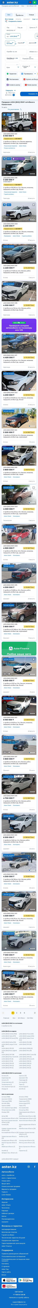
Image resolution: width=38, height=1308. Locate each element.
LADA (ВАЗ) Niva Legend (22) (9, 1051)
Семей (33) (5, 1124)
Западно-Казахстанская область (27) (26, 1133)
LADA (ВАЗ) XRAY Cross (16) (27, 1054)
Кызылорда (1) (23, 1086)
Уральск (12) (23, 1075)
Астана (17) (5, 1075)
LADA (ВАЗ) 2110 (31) (8, 1048)
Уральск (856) (6, 1105)
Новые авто (6, 1181)
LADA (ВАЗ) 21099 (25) (26, 1048)
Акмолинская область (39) (27, 1120)
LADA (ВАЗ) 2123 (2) (25, 1067)
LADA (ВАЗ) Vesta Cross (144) (26, 1039)
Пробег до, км (12, 58)
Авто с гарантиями (9, 1178)
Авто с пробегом (8, 1175)
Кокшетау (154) (23, 1110)
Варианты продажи (9, 1189)
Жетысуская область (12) (27, 1142)
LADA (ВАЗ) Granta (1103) (9, 1034)
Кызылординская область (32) (27, 1125)
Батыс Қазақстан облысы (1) (27, 1147)
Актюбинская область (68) (27, 1116)
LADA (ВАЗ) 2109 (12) (25, 1056)
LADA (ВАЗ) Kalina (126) (9, 1042)
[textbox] (13, 36)
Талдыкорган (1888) (25, 1099)
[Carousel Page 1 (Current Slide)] (5, 122)
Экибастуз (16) (23, 1136)
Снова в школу (14, 85)
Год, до (20, 27)
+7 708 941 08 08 (19, 1295)
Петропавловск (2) (7, 1082)
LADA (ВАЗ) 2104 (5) (8, 1063)
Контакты (5, 1264)
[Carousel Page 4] (25, 122)
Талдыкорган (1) (7, 1084)
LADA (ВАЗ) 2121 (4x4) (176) (10, 1038)
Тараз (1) (21, 1084)
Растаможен (14, 79)
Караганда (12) (6, 1078)
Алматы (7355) (23, 1097)
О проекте (5, 1266)
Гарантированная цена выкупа (13, 1243)
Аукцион (5, 1222)
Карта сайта (6, 1272)
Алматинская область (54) (10, 1118)
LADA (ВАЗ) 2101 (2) (7, 1067)
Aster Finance (7, 1246)
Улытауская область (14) (26, 1140)
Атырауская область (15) (9, 1140)
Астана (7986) (6, 1097)
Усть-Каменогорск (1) (8, 1086)
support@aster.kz (19, 1302)
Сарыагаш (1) (23, 1150)
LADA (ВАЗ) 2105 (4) (8, 1065)
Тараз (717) (22, 1105)
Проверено (28, 74)
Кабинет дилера (8, 1213)
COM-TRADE (6, 1195)
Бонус (4, 1275)
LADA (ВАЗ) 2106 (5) (25, 1061)
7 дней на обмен (8, 1235)
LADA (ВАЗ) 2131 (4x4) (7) (26, 1059)
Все (8, 15)
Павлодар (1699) (7, 1101)
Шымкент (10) (23, 1078)
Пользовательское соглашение (13, 1256)
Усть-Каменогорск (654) (9, 1108)
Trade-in (5, 1192)
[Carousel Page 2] (12, 122)
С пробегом (19, 14)
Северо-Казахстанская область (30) (9, 1129)
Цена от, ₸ (33, 27)
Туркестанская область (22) (9, 1137)
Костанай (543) (23, 1108)
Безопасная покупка (9, 1232)
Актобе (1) (22, 1089)
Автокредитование (9, 1229)
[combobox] (13, 36)
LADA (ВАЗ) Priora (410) (26, 1034)
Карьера (5, 1211)
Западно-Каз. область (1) (9, 1153)
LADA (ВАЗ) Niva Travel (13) (10, 1056)
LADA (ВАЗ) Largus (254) (26, 1036)
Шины (4, 1216)
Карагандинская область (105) (27, 1113)
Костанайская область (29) (10, 1132)
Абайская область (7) (8, 1146)
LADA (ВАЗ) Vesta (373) (9, 1036)
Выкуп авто (6, 1184)
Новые (31, 15)
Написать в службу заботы (19, 1297)
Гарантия (12, 74)
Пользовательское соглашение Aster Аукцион (16, 1260)
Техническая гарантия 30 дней (13, 1238)
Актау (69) (5, 1116)
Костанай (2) (23, 1082)
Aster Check (6, 1205)
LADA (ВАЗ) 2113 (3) (25, 1065)
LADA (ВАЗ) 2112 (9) (7, 1059)
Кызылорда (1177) (24, 1103)
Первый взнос (27, 58)
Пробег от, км (12, 52)
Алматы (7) (5, 1080)
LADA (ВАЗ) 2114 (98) (25, 1042)
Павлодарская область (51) (27, 1118)
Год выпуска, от (11, 29)
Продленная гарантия (10, 1240)
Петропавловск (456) (8, 1110)
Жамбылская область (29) (27, 1128)
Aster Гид (5, 1269)
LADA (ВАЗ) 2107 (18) (8, 1054)
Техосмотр (6, 1208)
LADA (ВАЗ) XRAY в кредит (10, 1159)
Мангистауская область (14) (9, 1143)
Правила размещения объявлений (15, 1254)
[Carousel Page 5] (32, 122)
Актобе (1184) (6, 1103)
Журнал (5, 1202)
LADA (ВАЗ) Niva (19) (25, 1050)
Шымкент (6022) (7, 1099)
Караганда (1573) (24, 1101)
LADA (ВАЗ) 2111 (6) (7, 1061)
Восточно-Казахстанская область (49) (10, 1121)
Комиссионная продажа (11, 1186)
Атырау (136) (5, 1112)
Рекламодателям (8, 1219)
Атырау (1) (5, 1089)
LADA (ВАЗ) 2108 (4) (25, 1063)
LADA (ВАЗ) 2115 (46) (25, 1044)
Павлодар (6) (23, 1080)
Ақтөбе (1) (5, 1150)
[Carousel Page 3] (19, 122)
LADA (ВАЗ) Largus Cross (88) (9, 1045)
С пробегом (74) (7, 1026)
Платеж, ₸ (26, 66)
